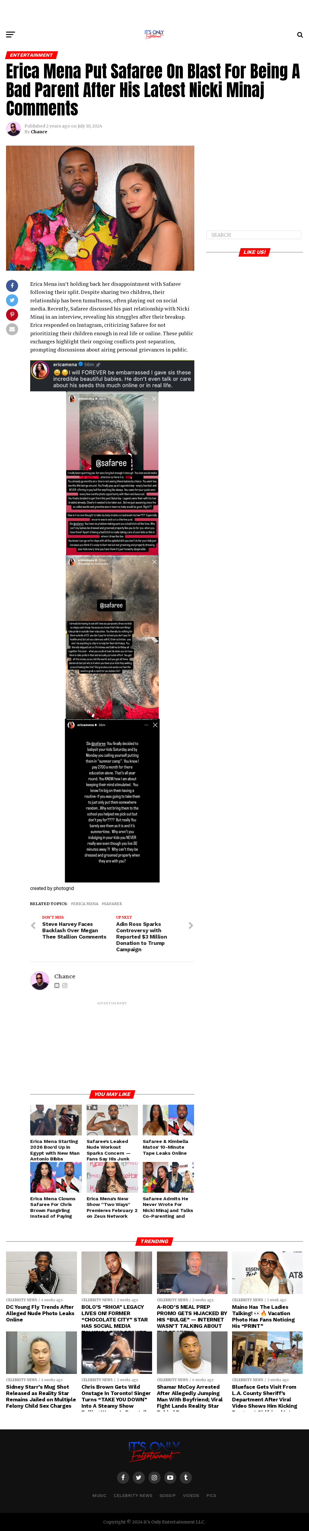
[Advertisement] (154, 13)
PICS (211, 1495)
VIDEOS (191, 1495)
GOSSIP (168, 1495)
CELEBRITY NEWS (133, 1495)
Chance (39, 131)
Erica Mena (85, 904)
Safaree (113, 904)
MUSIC (99, 1495)
